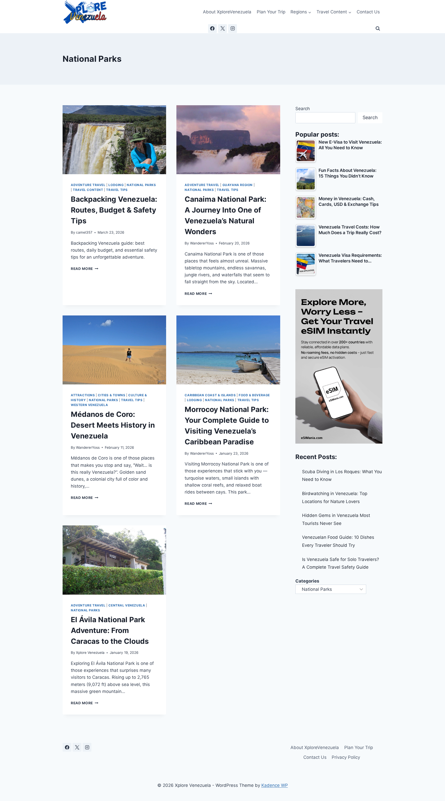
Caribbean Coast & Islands (210, 395)
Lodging (116, 185)
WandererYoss (202, 243)
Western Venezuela (89, 405)
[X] (222, 28)
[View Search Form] (377, 28)
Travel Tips (117, 190)
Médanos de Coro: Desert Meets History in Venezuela (113, 425)
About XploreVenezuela (227, 11)
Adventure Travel (88, 185)
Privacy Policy (346, 757)
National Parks (141, 185)
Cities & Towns (111, 395)
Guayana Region (237, 185)
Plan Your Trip (271, 11)
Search (302, 108)
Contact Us (368, 11)
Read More (84, 269)
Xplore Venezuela (90, 652)
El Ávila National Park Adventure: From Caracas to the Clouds (110, 630)
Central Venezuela (126, 605)
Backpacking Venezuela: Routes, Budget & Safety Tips (114, 210)
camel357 (84, 232)
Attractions (83, 395)
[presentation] (114, 139)
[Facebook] (212, 28)
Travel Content (88, 190)
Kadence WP (274, 785)
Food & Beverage (254, 395)
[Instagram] (232, 28)
